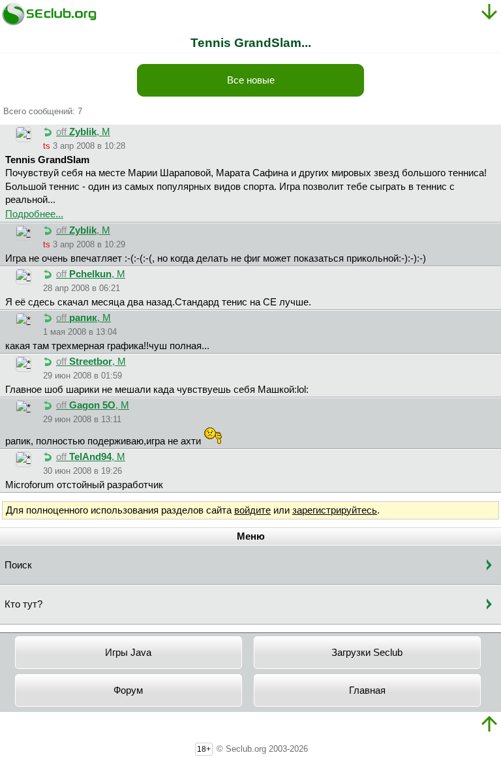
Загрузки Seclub (366, 652)
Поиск (18, 565)
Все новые (251, 80)
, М (83, 132)
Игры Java (128, 652)
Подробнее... (34, 214)
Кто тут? (23, 604)
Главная (367, 690)
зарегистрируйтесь (334, 510)
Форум (128, 690)
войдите (252, 510)
